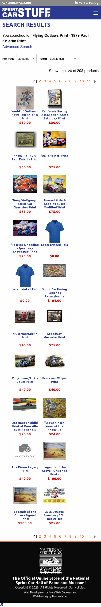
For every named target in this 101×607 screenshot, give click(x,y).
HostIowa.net (59, 596)
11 (89, 81)
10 (82, 81)
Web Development (34, 592)
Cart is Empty (89, 3)
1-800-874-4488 (18, 3)
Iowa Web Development (63, 592)
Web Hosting (40, 596)
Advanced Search (17, 46)
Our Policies (77, 587)
